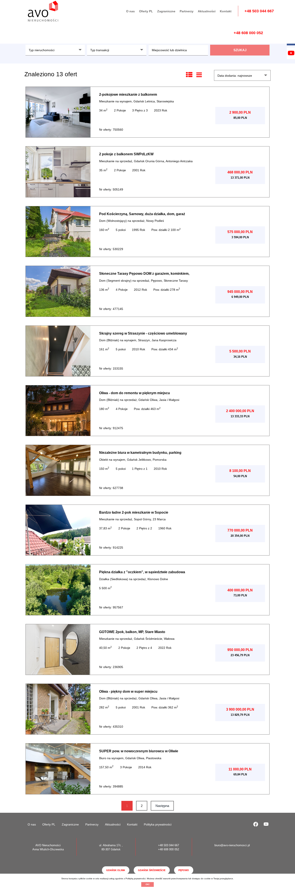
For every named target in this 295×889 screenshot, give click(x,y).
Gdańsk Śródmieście (151, 870)
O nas (130, 11)
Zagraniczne (166, 11)
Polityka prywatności (157, 824)
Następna (162, 806)
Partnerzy (186, 11)
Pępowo (183, 870)
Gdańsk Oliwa (115, 870)
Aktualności (207, 11)
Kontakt (226, 11)
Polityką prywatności (135, 878)
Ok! (147, 884)
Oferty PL (146, 11)
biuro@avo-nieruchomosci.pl (232, 845)
